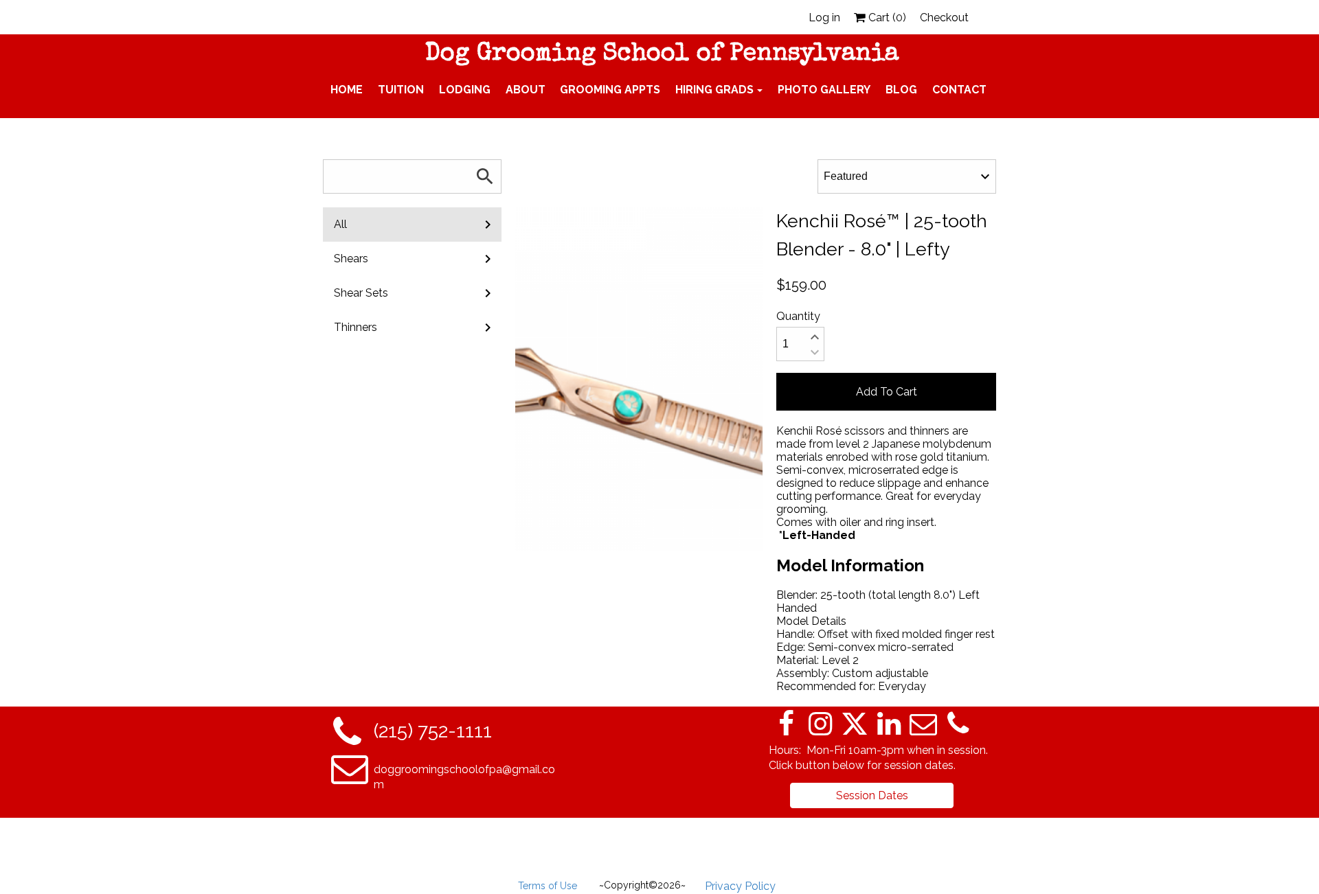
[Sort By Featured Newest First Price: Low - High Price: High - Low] (907, 176)
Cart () (886, 17)
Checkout (944, 17)
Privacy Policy (740, 886)
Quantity (798, 316)
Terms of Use (547, 885)
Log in (824, 17)
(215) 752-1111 (433, 731)
